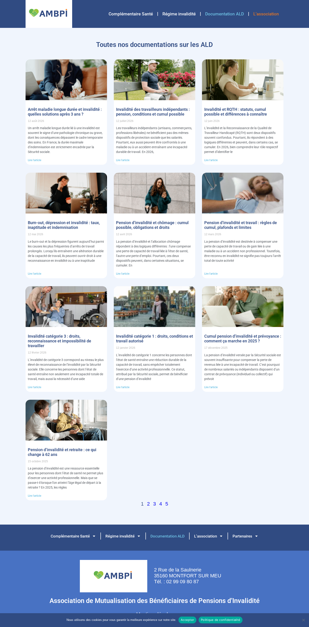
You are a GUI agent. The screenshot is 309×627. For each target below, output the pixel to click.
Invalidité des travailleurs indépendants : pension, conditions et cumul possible (153, 111)
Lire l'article (34, 160)
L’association (266, 14)
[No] (303, 620)
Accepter (187, 620)
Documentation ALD (224, 14)
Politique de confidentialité (220, 620)
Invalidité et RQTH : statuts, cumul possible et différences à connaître (235, 111)
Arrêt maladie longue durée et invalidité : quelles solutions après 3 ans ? (65, 111)
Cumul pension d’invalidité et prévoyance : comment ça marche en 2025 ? (242, 338)
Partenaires (242, 536)
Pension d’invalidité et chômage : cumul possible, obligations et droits (152, 225)
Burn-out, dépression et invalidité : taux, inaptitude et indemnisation (64, 225)
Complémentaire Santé (131, 14)
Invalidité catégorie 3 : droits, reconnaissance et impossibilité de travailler (59, 341)
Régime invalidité (179, 14)
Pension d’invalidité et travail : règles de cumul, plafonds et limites (240, 225)
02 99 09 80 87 (182, 581)
